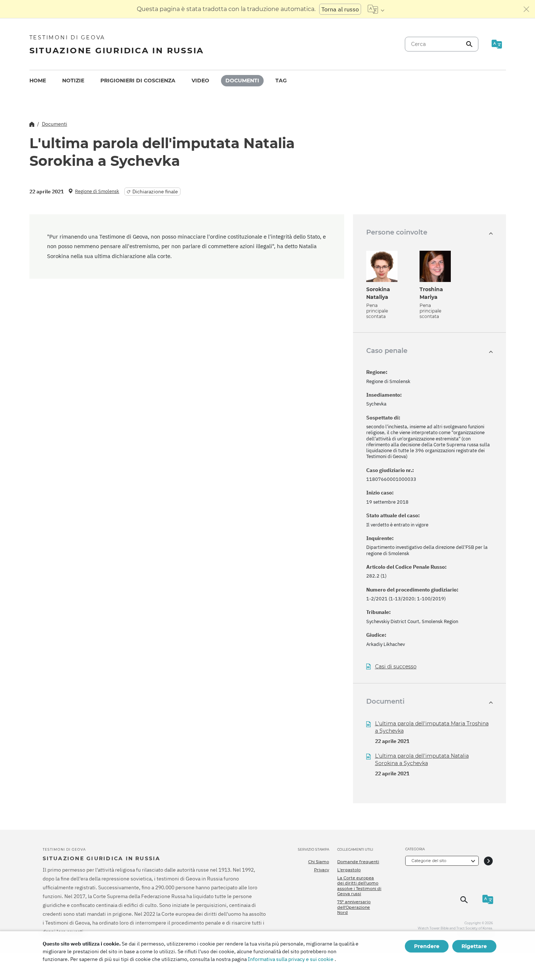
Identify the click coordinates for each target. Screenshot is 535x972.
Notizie (73, 80)
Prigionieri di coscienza (137, 80)
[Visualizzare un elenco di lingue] (376, 9)
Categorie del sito (428, 860)
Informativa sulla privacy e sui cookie (291, 959)
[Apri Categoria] (488, 861)
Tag (281, 80)
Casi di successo (396, 667)
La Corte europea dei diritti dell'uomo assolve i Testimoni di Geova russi (359, 885)
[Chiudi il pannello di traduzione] (526, 9)
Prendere (426, 946)
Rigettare (474, 946)
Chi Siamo (318, 861)
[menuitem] (37, 80)
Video (200, 80)
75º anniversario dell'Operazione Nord (354, 907)
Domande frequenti (358, 861)
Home (37, 80)
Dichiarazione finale (155, 191)
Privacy (321, 869)
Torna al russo (340, 9)
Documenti (242, 80)
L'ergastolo (349, 869)
